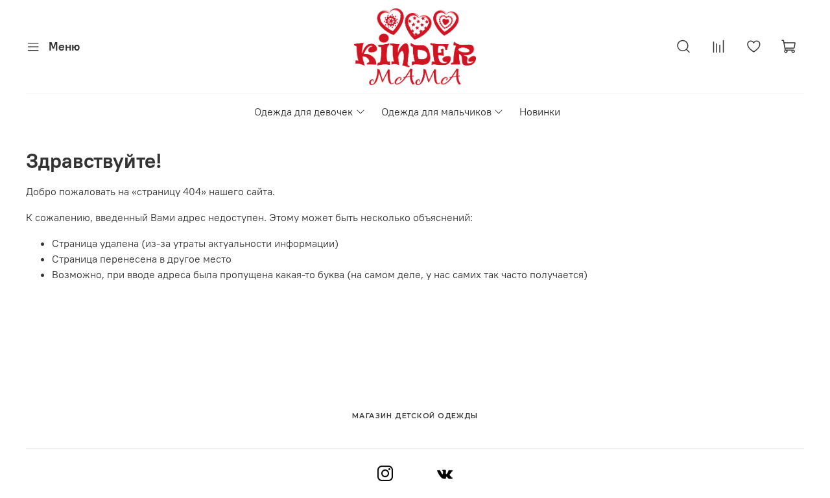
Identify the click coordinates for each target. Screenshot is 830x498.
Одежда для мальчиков (436, 111)
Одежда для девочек (303, 111)
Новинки (539, 111)
